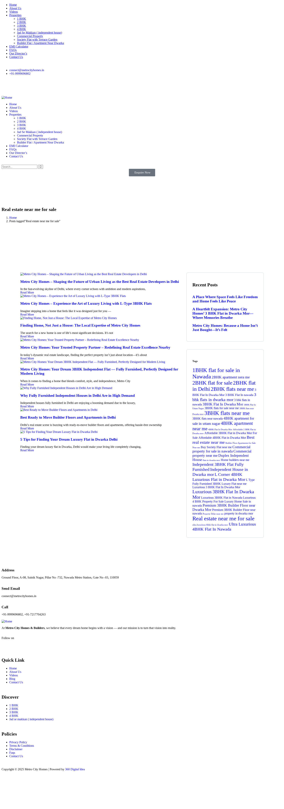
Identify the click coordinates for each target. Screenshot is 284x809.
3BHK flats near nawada (207, 418)
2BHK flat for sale (212, 383)
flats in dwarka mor (211, 460)
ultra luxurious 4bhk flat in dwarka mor (210, 525)
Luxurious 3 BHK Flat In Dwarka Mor (216, 487)
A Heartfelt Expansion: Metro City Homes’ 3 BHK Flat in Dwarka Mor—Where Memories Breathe (222, 313)
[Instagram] (17, 87)
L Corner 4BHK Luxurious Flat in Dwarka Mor (218, 477)
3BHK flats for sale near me (222, 408)
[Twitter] (48, 87)
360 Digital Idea (75, 769)
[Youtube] (27, 87)
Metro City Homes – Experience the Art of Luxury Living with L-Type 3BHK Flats (86, 303)
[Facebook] (6, 87)
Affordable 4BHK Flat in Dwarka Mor (222, 437)
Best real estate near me (223, 440)
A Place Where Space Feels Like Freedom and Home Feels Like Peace (225, 299)
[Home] (7, 97)
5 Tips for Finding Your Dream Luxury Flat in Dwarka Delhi (68, 439)
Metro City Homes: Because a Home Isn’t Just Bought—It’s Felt (225, 327)
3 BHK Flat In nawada (239, 395)
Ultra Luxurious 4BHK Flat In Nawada (224, 527)
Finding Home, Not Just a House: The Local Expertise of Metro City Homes (80, 325)
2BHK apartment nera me (231, 377)
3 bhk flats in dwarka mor (224, 397)
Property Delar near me (213, 514)
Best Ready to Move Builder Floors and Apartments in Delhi (68, 417)
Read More (27, 292)
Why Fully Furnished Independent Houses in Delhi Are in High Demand (78, 395)
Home (13, 217)
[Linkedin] (58, 87)
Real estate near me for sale (223, 518)
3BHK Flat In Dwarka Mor (223, 404)
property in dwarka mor (238, 513)
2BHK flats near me (232, 389)
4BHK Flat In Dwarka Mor (220, 429)
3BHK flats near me (227, 413)
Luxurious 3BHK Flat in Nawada (221, 497)
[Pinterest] (38, 87)
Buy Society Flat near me (216, 447)
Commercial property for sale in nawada (221, 449)
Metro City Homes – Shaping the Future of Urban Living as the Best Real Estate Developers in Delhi (99, 282)
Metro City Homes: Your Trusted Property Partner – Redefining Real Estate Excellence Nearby (95, 347)
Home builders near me (235, 460)
